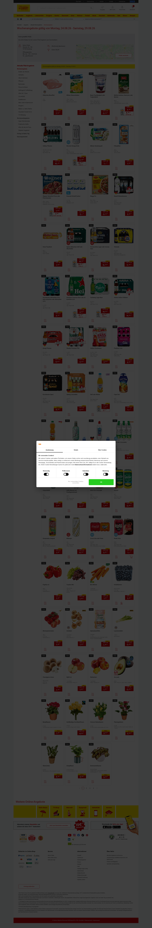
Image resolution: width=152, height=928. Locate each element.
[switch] (66, 474)
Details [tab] (76, 450)
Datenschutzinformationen (83, 464)
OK (101, 482)
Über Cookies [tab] (102, 450)
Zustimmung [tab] (50, 450)
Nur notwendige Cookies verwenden (75, 482)
